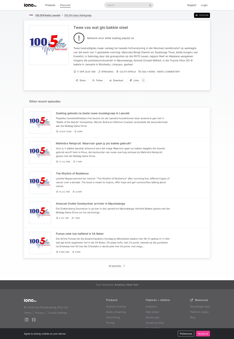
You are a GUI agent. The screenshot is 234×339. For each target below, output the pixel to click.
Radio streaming (116, 312)
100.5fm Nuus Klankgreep (78, 15)
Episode (204, 15)
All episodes (115, 265)
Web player (152, 312)
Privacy (39, 312)
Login (204, 5)
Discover (65, 5)
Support (191, 5)
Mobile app (152, 317)
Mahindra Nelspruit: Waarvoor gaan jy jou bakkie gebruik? (93, 143)
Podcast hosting (116, 306)
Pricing (110, 322)
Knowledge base (200, 306)
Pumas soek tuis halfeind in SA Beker (80, 233)
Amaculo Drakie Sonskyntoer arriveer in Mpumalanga (90, 203)
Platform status (199, 312)
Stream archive (155, 322)
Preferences (186, 333)
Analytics (151, 306)
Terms (27, 312)
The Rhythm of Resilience (72, 173)
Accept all (203, 333)
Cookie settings (57, 312)
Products (50, 5)
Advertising (113, 317)
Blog (192, 317)
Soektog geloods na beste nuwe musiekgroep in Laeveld (92, 113)
